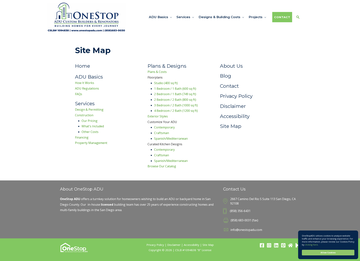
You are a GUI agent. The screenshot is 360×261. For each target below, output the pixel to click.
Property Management (91, 143)
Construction (84, 115)
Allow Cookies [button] (328, 252)
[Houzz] (297, 245)
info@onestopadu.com (246, 230)
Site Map (208, 245)
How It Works (84, 83)
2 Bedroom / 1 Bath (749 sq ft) (175, 94)
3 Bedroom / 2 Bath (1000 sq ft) (176, 105)
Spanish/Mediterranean (171, 138)
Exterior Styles (158, 116)
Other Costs (90, 132)
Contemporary (164, 127)
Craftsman (161, 133)
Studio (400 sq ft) (166, 83)
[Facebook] (262, 245)
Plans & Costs (157, 72)
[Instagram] (269, 245)
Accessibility (191, 245)
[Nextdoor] (290, 245)
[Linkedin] (276, 245)
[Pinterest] (283, 245)
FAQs (78, 94)
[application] (170, 17)
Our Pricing (90, 121)
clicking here (311, 244)
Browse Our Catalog (162, 166)
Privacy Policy (155, 245)
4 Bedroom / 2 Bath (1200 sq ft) (176, 111)
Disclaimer (174, 245)
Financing (81, 137)
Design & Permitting (89, 110)
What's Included (93, 126)
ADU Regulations (87, 88)
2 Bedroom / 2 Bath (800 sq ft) (175, 100)
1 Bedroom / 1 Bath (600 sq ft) (175, 89)
